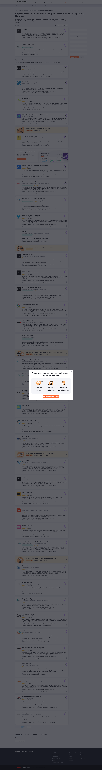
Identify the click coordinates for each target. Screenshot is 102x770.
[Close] (71, 371)
